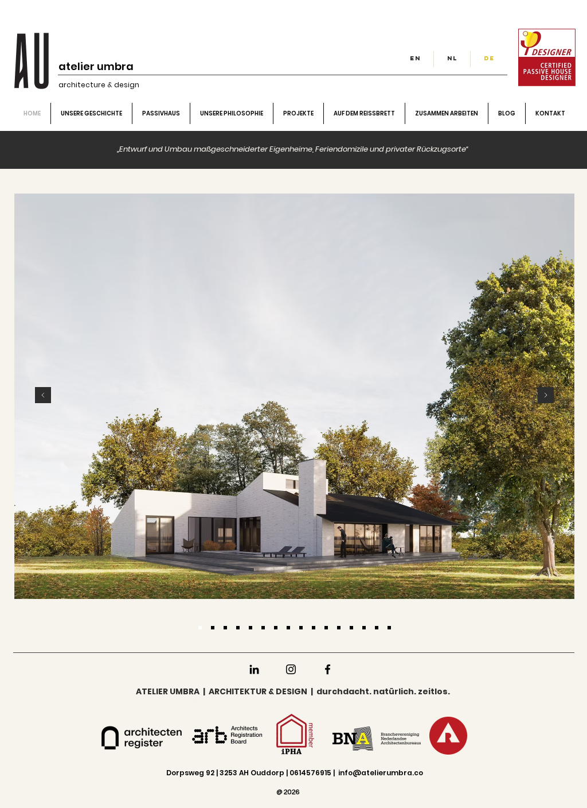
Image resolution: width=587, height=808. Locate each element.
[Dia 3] (250, 627)
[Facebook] (327, 669)
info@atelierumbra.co (380, 773)
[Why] (263, 627)
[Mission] (212, 627)
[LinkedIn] (254, 669)
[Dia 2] (225, 627)
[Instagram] (291, 669)
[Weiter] (546, 396)
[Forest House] (351, 627)
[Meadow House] (376, 627)
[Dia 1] (301, 627)
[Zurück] (43, 396)
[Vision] (238, 627)
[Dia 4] (200, 627)
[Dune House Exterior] (389, 627)
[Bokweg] (326, 627)
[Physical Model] (313, 627)
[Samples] (275, 627)
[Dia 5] (288, 627)
